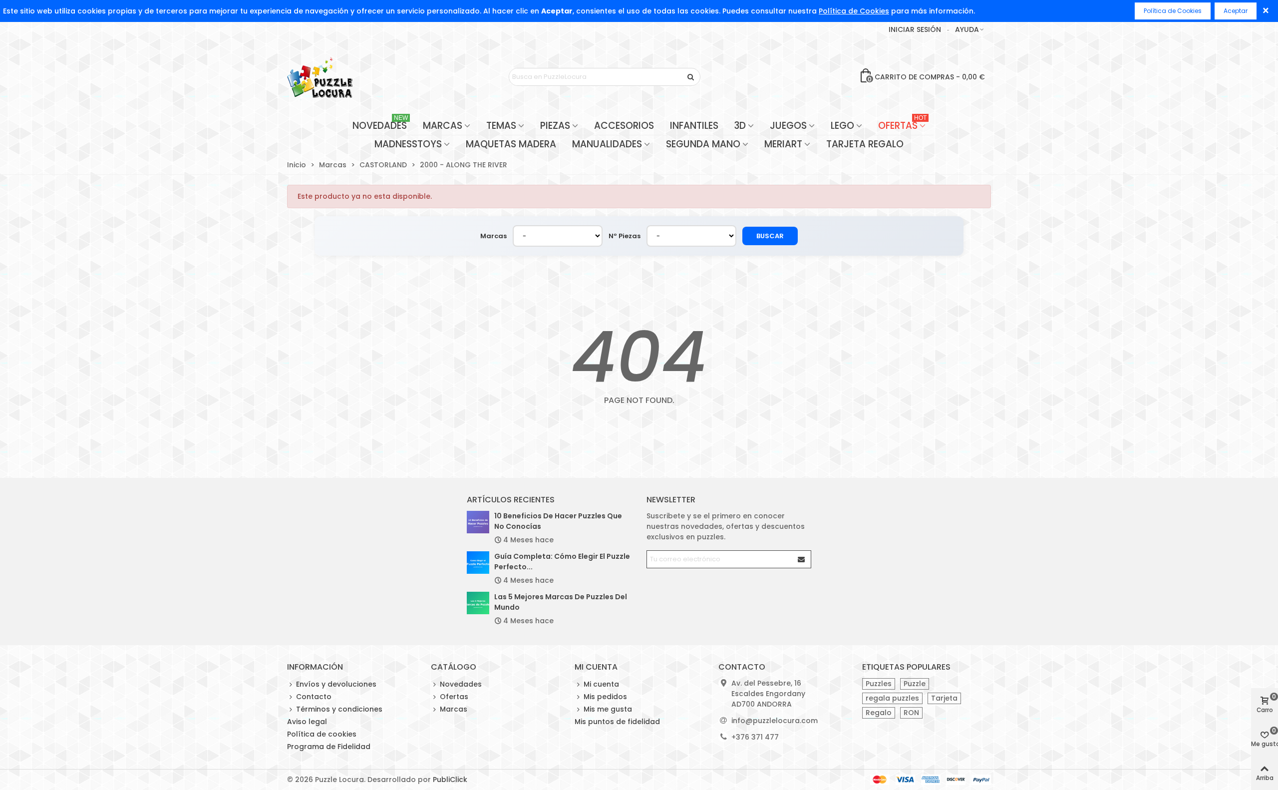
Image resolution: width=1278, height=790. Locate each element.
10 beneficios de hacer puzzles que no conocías (558, 521)
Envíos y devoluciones (336, 684)
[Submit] (802, 559)
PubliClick (450, 780)
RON (911, 713)
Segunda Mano (703, 144)
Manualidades (607, 144)
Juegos (788, 125)
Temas (501, 125)
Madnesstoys (408, 144)
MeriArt (783, 144)
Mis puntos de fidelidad (617, 722)
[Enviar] (691, 76)
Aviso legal (307, 722)
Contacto (313, 697)
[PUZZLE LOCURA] (319, 77)
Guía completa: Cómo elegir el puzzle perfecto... (562, 561)
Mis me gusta (608, 709)
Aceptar (1236, 10)
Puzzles (879, 684)
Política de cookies (321, 734)
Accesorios (624, 125)
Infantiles (694, 125)
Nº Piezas (624, 236)
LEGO (842, 125)
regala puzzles (892, 698)
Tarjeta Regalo (865, 144)
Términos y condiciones (339, 709)
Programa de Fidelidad (328, 747)
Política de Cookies (854, 11)
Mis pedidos (605, 697)
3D (740, 125)
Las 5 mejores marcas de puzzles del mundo (560, 602)
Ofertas (902, 124)
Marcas (442, 125)
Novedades (380, 124)
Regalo (879, 713)
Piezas (555, 125)
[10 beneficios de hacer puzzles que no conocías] (478, 522)
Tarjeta (944, 698)
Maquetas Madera (511, 144)
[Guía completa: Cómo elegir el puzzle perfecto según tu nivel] (478, 562)
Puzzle (915, 684)
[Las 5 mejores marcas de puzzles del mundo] (478, 603)
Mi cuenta (601, 684)
